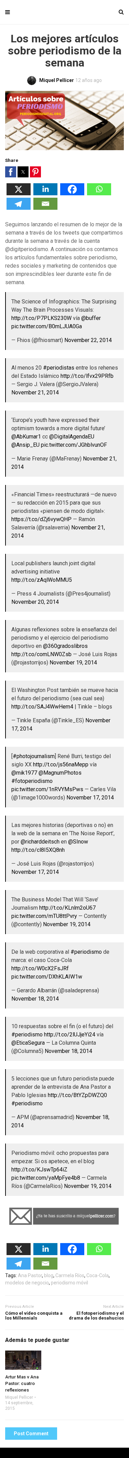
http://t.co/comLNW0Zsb (41, 654)
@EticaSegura (28, 1043)
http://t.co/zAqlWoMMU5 (41, 580)
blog (48, 1275)
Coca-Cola (97, 1275)
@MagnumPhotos (60, 772)
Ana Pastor (30, 1275)
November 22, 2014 (88, 340)
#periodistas (58, 367)
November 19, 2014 (73, 662)
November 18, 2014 (35, 998)
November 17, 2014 (90, 797)
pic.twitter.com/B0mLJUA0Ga (46, 326)
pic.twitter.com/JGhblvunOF (74, 445)
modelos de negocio (27, 1282)
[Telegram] (18, 208)
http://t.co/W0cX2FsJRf (40, 968)
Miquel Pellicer (19, 1397)
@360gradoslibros (65, 646)
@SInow (78, 841)
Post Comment (31, 1433)
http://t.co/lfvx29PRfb (87, 376)
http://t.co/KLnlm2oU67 (67, 907)
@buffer (91, 318)
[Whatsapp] (99, 193)
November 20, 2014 (35, 602)
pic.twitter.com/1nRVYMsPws (47, 789)
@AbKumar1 (26, 436)
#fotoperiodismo (32, 781)
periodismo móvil (69, 1282)
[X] (18, 193)
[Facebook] (72, 193)
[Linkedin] (45, 193)
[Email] (45, 208)
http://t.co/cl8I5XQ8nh (38, 850)
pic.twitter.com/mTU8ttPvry (44, 916)
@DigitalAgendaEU (71, 436)
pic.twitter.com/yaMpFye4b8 (45, 1178)
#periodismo (86, 952)
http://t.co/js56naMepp (60, 764)
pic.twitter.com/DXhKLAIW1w (46, 976)
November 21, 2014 (35, 392)
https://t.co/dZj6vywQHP (41, 519)
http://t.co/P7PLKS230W (41, 318)
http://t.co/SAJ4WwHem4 (42, 706)
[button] (10, 171)
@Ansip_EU (25, 445)
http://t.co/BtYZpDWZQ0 (77, 1095)
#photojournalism (34, 756)
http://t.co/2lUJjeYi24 (69, 1034)
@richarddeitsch (40, 841)
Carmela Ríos (69, 1275)
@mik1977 (24, 772)
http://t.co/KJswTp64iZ (39, 1169)
